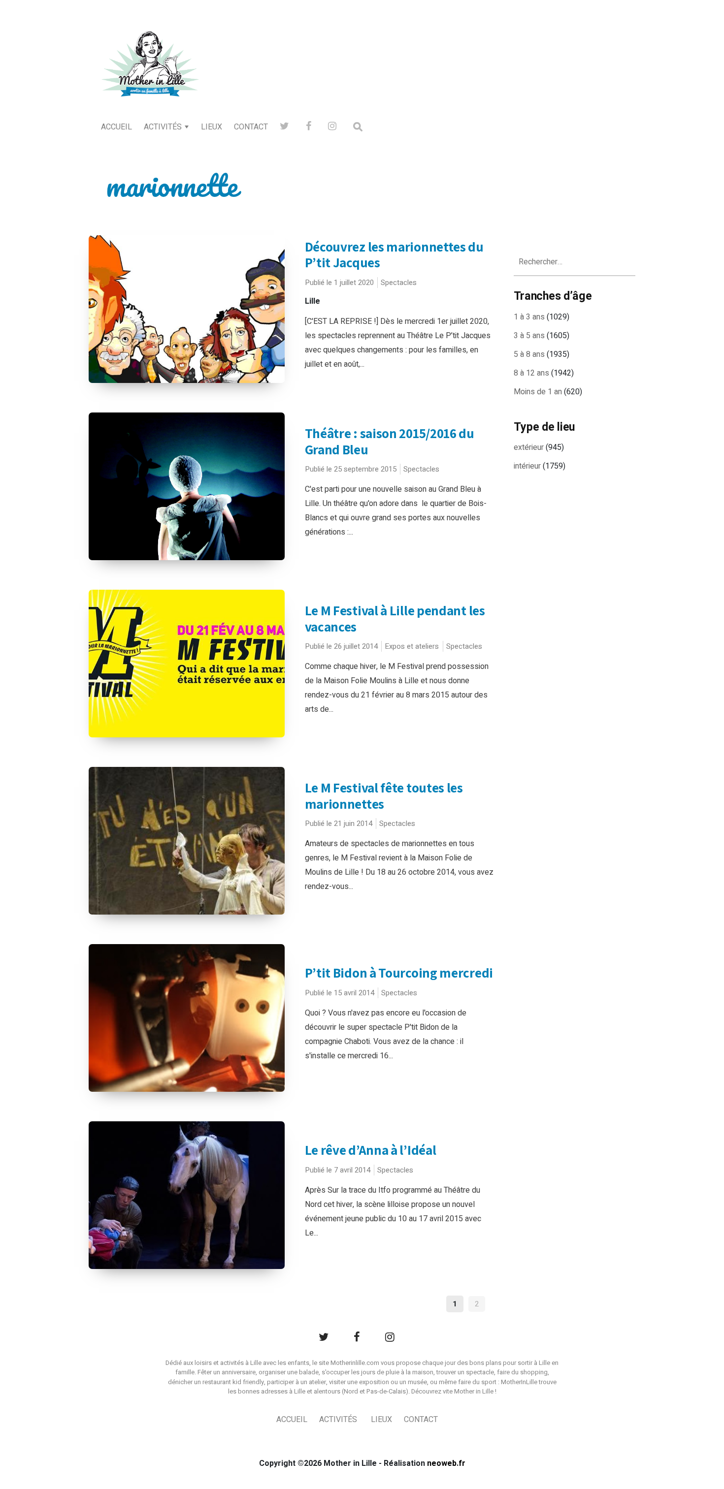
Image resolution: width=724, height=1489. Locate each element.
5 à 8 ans (529, 354)
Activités (163, 127)
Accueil (116, 127)
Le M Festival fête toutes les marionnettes (384, 796)
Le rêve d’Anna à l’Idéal (370, 1150)
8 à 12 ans (531, 373)
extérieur (529, 447)
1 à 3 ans (529, 317)
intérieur (527, 466)
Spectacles (399, 282)
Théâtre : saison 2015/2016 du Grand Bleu (389, 441)
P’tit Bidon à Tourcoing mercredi (399, 973)
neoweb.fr (446, 1463)
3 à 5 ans (529, 336)
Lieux (211, 127)
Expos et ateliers (412, 646)
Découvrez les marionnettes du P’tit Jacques (394, 255)
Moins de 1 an (538, 392)
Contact (251, 127)
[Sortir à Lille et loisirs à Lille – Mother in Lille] (150, 77)
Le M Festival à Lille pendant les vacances (395, 618)
